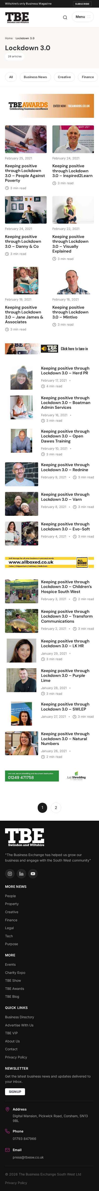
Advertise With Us (19, 1025)
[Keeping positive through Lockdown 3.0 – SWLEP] (21, 714)
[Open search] (65, 17)
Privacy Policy (16, 1057)
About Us (12, 1041)
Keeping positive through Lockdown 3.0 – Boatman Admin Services (65, 402)
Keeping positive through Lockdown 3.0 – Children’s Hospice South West (66, 586)
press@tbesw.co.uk (28, 1157)
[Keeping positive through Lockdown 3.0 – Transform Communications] (21, 621)
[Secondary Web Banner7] (49, 348)
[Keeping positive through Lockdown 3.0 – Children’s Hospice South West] (21, 591)
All (11, 77)
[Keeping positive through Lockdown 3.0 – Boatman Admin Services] (21, 407)
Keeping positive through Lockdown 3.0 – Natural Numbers (65, 738)
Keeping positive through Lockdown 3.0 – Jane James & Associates (24, 314)
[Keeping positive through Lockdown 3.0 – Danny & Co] (26, 210)
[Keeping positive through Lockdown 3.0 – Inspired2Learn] (73, 139)
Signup (15, 1092)
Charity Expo (15, 972)
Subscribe (82, 3)
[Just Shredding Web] (49, 776)
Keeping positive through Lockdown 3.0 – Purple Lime (65, 675)
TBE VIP (11, 1033)
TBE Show (13, 980)
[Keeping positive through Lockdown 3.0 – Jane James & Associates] (26, 280)
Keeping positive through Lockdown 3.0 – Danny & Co (23, 241)
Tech (9, 936)
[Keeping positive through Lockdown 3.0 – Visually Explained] (73, 210)
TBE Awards (14, 988)
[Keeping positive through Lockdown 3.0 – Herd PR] (21, 378)
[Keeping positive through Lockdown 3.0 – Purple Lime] (21, 680)
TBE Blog (12, 996)
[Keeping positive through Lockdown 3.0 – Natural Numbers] (21, 743)
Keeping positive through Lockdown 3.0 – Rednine (65, 467)
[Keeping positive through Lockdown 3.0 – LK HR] (21, 651)
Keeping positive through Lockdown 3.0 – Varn (65, 497)
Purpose (11, 944)
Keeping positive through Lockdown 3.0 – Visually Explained (70, 244)
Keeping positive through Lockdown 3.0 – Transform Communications (67, 616)
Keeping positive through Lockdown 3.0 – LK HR (65, 643)
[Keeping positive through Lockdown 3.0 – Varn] (21, 504)
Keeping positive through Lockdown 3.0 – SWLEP (65, 706)
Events (10, 964)
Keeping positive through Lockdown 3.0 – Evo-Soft (65, 526)
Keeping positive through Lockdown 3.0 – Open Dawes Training (65, 436)
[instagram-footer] (10, 873)
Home (9, 38)
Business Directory (19, 1017)
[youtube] (33, 873)
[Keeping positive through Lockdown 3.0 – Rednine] (21, 474)
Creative (64, 77)
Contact (11, 1049)
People (10, 896)
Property (12, 904)
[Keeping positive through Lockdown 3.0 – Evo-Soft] (21, 533)
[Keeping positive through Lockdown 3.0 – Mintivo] (73, 280)
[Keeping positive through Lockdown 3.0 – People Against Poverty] (26, 139)
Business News (35, 77)
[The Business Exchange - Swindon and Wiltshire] (17, 17)
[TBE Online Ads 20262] (49, 106)
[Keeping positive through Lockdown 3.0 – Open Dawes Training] (21, 441)
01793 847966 (24, 1139)
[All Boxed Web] (49, 562)
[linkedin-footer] (21, 873)
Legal (9, 928)
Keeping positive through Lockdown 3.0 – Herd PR (65, 371)
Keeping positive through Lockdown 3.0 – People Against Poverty (25, 173)
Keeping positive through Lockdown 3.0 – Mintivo (70, 312)
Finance (88, 77)
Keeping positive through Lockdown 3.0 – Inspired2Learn (72, 170)
